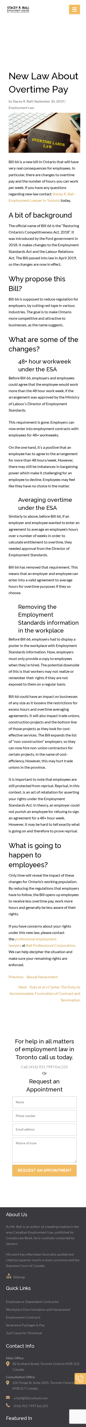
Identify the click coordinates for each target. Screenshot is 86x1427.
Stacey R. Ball (22, 101)
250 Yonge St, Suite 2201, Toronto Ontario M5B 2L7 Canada (43, 1385)
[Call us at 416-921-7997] (80, 1383)
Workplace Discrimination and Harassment (38, 1309)
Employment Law (21, 108)
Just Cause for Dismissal (24, 1333)
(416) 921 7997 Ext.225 (31, 1406)
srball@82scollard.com (31, 1398)
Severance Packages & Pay (25, 1325)
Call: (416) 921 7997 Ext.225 (44, 1066)
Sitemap (18, 1277)
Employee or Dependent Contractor (32, 1302)
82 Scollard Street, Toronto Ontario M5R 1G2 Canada (46, 1366)
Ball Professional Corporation (50, 945)
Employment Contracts (23, 1317)
